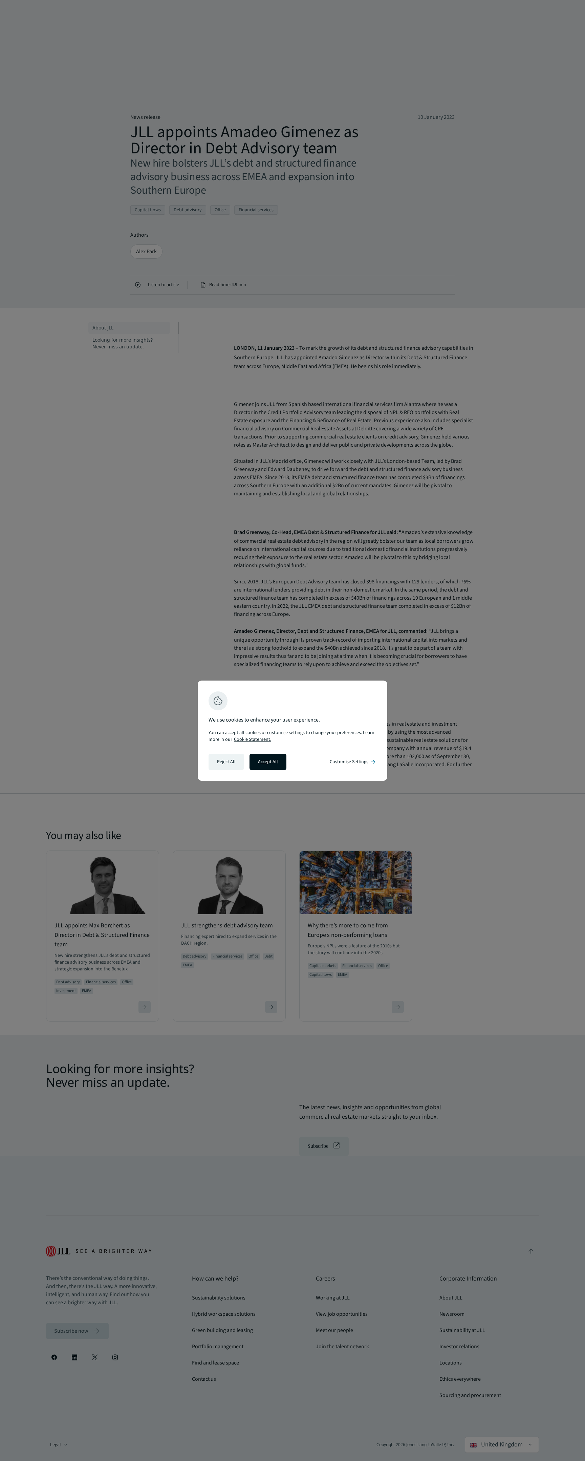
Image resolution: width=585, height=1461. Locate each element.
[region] (292, 731)
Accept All (268, 761)
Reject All (226, 761)
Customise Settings (353, 762)
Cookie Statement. (252, 739)
